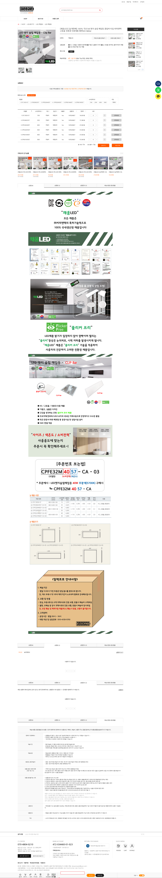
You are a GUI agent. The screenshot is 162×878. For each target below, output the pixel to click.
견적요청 (116, 115)
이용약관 (26, 863)
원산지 (55, 111)
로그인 (123, 2)
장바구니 (25, 876)
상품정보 (31, 185)
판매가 (82, 111)
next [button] (122, 153)
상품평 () (57, 185)
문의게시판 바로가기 (38, 856)
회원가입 (129, 2)
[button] (143, 69)
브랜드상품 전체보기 (116, 38)
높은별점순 (27, 652)
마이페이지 (135, 2)
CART (125, 850)
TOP (135, 875)
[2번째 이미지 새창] (29, 70)
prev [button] (121, 153)
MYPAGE (132, 850)
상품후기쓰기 (119, 652)
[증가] (96, 115)
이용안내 (42, 863)
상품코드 (72, 111)
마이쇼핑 (35, 876)
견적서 (40, 876)
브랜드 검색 (56, 18)
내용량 (62, 111)
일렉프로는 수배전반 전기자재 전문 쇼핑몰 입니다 (38, 834)
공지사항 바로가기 (24, 856)
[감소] (90, 115)
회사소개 (20, 863)
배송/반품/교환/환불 (109, 185)
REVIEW (118, 850)
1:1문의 (30, 876)
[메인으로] (18, 24)
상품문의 (120, 690)
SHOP (25, 18)
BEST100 (40, 18)
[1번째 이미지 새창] (21, 70)
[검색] (100, 10)
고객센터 (142, 2)
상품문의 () (83, 185)
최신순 (20, 652)
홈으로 (20, 876)
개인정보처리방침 (34, 863)
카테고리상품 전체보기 (99, 38)
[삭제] (104, 115)
